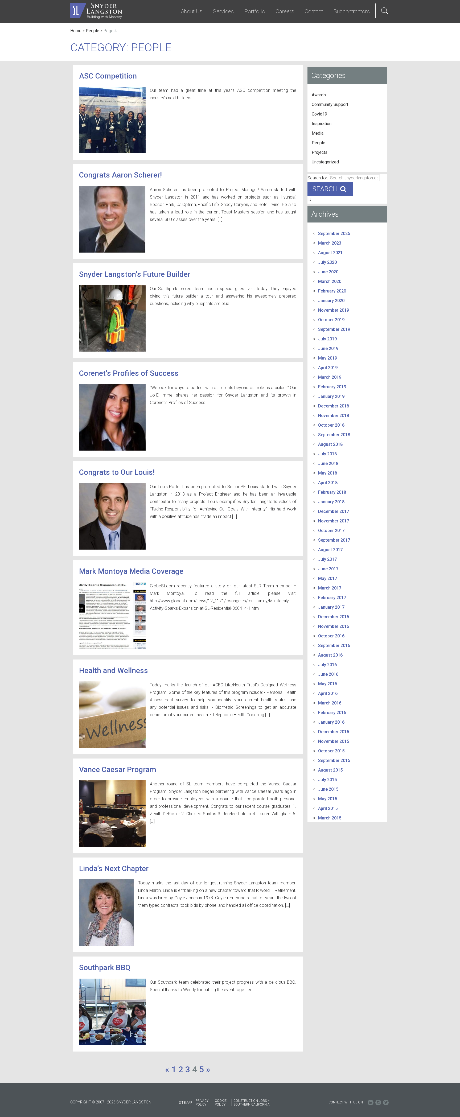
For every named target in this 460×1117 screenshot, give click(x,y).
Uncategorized (325, 161)
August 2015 (330, 770)
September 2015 (334, 760)
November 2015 (333, 741)
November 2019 (333, 310)
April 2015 (328, 808)
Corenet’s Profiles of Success (129, 373)
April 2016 (328, 693)
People (92, 30)
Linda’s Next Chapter (114, 868)
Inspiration (321, 123)
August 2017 (330, 549)
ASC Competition (108, 76)
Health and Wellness (113, 670)
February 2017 (332, 597)
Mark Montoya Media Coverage (131, 571)
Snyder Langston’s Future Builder (134, 274)
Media (317, 133)
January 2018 (331, 501)
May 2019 (327, 358)
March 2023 (329, 243)
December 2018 (333, 406)
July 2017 (327, 559)
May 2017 (327, 578)
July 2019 (327, 338)
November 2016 (333, 626)
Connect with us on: (346, 1102)
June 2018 (328, 463)
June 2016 (328, 674)
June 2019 (328, 348)
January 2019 (331, 396)
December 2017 (333, 511)
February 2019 (332, 386)
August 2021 (330, 252)
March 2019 (329, 377)
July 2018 (327, 453)
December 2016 (333, 616)
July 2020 (327, 262)
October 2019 (331, 319)
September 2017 (334, 540)
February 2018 (332, 492)
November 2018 (333, 415)
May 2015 (327, 798)
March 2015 (329, 818)
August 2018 (330, 444)
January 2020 (331, 300)
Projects (319, 152)
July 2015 (327, 779)
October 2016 (331, 635)
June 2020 (328, 271)
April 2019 (328, 367)
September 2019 (334, 329)
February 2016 (332, 712)
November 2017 (333, 521)
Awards (319, 94)
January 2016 (331, 722)
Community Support (330, 104)
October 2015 (331, 750)
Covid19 (319, 114)
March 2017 (329, 588)
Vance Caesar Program (117, 769)
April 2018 (328, 482)
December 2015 (333, 731)
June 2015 (328, 789)
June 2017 (328, 568)
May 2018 (327, 473)
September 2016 (334, 645)
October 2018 (331, 425)
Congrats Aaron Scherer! (120, 175)
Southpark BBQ (104, 967)
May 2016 (327, 683)
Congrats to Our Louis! (117, 472)
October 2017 (331, 530)
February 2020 (332, 291)
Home (75, 30)
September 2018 (334, 434)
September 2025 (334, 233)
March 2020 (329, 281)
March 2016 (329, 703)
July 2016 (327, 664)
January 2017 (331, 607)
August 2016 (330, 655)
